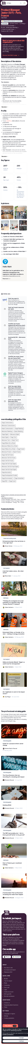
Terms (5, 1007)
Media (5, 983)
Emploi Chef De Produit (7, 460)
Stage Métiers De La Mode (8, 443)
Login (5, 989)
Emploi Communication (7, 428)
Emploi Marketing (18, 431)
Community (7, 985)
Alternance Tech (6, 440)
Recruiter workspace (9, 996)
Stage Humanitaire (19, 478)
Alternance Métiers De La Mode (9, 446)
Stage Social (12, 481)
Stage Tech (13, 437)
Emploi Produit (16, 452)
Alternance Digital (14, 434)
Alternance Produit (6, 452)
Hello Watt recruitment (7, 498)
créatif (8, 121)
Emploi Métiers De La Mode (8, 449)
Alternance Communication (8, 425)
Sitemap (6, 1016)
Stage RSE (4, 481)
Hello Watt (7, 267)
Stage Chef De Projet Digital (9, 463)
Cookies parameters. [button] (8, 1034)
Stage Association (6, 472)
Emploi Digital (5, 437)
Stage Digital (5, 434)
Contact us (7, 1002)
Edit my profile (7, 994)
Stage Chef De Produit (7, 455)
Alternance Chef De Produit (8, 457)
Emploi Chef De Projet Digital (9, 469)
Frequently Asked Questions (11, 1005)
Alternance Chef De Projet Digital (10, 466)
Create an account (8, 991)
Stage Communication (7, 422)
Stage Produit (20, 449)
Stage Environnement (7, 478)
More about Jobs (8, 967)
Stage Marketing (19, 428)
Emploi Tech (15, 440)
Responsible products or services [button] (12, 21)
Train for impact (8, 981)
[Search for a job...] (20, 3)
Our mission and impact (10, 970)
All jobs (6, 978)
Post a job (6, 987)
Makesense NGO (8, 972)
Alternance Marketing (7, 431)
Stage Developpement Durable (9, 475)
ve (10, 121)
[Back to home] (7, 913)
